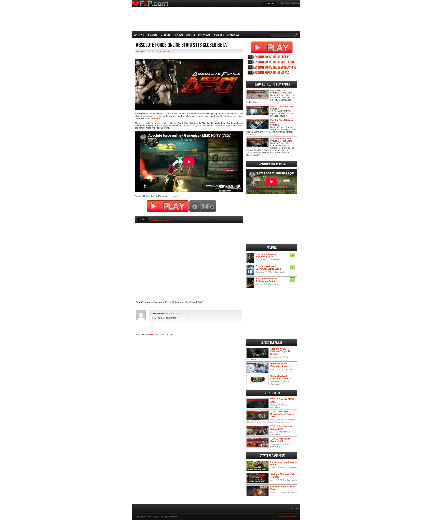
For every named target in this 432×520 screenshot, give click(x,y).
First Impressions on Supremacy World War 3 (268, 267)
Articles (190, 34)
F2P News (138, 34)
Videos (220, 34)
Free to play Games (288, 3)
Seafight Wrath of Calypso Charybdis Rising (280, 351)
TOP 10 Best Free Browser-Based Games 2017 (282, 414)
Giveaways (233, 34)
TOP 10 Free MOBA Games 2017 (280, 440)
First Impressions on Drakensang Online (266, 279)
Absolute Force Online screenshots (274, 67)
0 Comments (279, 272)
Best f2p (165, 34)
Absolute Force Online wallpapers (274, 62)
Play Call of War (278, 90)
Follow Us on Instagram (160, 220)
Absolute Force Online (200, 114)
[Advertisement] (189, 256)
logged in (152, 334)
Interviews (204, 34)
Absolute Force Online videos (271, 73)
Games (153, 34)
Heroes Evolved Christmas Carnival (280, 377)
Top (296, 509)
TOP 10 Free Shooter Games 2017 (281, 427)
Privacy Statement (288, 516)
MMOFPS (155, 118)
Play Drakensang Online (281, 106)
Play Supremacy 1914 (280, 138)
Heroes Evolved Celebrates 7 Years (280, 364)
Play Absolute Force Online (272, 47)
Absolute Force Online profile (271, 57)
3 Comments (274, 260)
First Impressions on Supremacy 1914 (266, 255)
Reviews (178, 34)
